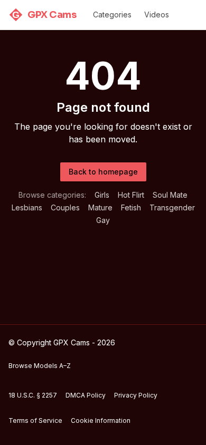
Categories (112, 14)
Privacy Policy (135, 395)
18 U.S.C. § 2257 (32, 395)
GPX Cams (44, 15)
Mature (100, 207)
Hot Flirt (131, 194)
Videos (156, 14)
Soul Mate (170, 194)
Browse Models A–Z (39, 366)
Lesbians (27, 207)
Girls (102, 194)
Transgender (172, 207)
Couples (65, 207)
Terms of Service (35, 420)
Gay (103, 220)
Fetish (131, 207)
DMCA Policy (85, 395)
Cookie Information (100, 420)
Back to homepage (103, 171)
